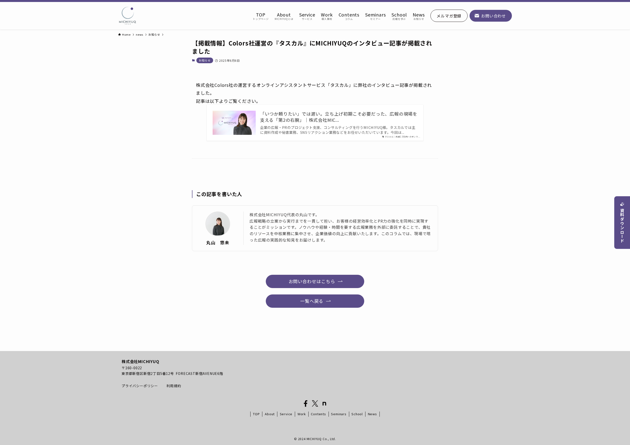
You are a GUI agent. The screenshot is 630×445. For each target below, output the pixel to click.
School (357, 414)
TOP (256, 414)
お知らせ (204, 60)
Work (302, 414)
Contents (318, 414)
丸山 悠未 (217, 242)
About (270, 414)
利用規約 (173, 385)
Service (286, 414)
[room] (324, 404)
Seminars (338, 414)
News (372, 414)
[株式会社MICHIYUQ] (127, 16)
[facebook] (306, 404)
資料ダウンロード (622, 225)
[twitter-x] (315, 404)
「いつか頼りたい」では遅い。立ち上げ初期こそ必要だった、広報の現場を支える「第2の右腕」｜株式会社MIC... (338, 117)
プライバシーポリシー (140, 385)
